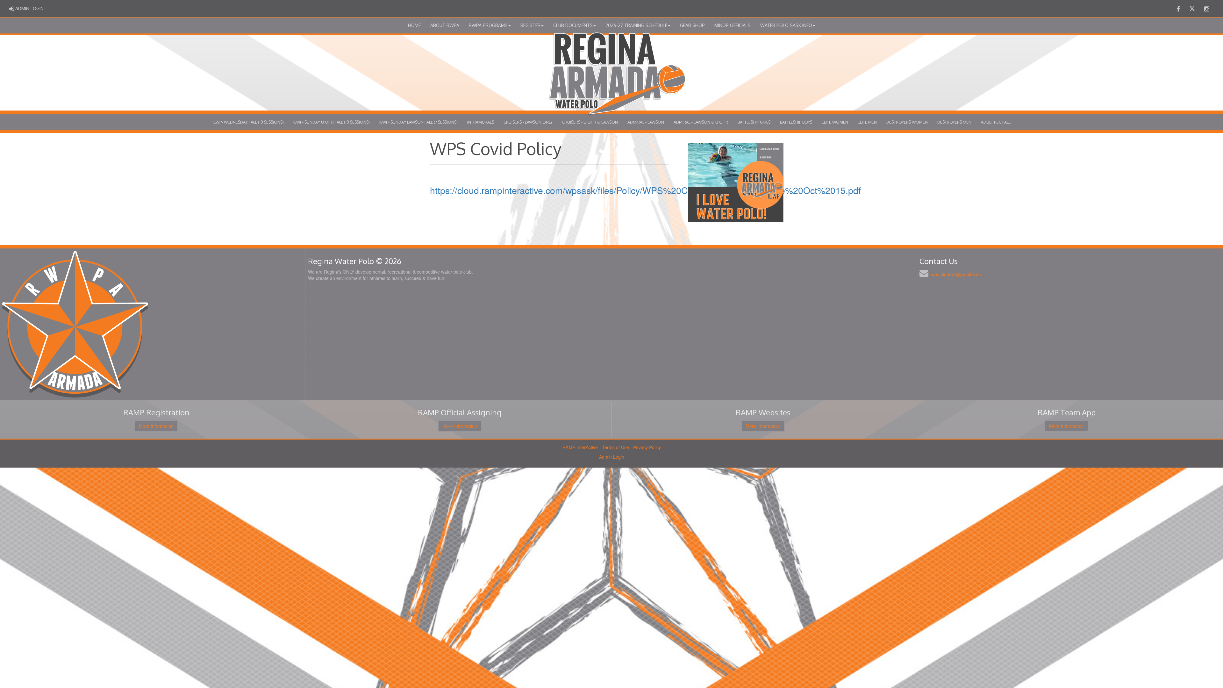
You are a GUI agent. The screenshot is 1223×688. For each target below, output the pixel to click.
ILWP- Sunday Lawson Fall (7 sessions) (418, 122)
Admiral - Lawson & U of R (701, 122)
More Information (156, 426)
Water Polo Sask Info (786, 25)
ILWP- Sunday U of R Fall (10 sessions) (331, 122)
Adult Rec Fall (996, 122)
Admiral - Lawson (645, 122)
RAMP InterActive (580, 447)
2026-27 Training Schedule (636, 25)
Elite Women (835, 122)
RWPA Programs (488, 25)
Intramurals (480, 122)
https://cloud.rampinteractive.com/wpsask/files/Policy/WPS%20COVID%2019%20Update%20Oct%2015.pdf (645, 190)
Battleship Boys (796, 122)
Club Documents (573, 25)
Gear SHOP (692, 25)
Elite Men (867, 122)
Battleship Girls (754, 122)
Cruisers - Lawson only (528, 122)
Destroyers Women (907, 122)
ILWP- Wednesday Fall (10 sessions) (248, 122)
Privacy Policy (647, 447)
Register (530, 25)
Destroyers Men (954, 122)
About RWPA (444, 25)
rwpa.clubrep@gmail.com (955, 274)
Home (414, 25)
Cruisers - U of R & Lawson (590, 122)
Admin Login (611, 457)
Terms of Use (615, 447)
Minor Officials (732, 25)
